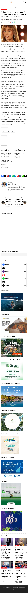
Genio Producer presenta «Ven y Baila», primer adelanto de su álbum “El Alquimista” (6, 551)
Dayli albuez (6, 19)
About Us (8, 590)
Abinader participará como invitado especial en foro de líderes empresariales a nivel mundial (19, 151)
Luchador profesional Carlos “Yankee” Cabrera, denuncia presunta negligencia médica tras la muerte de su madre (20, 575)
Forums (20, 590)
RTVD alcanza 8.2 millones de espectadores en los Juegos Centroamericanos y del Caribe (7, 574)
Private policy (14, 590)
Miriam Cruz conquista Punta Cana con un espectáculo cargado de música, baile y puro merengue (21, 551)
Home (2, 7)
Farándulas (8, 7)
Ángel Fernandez (6, 557)
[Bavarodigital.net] (14, 2)
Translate (12, 257)
